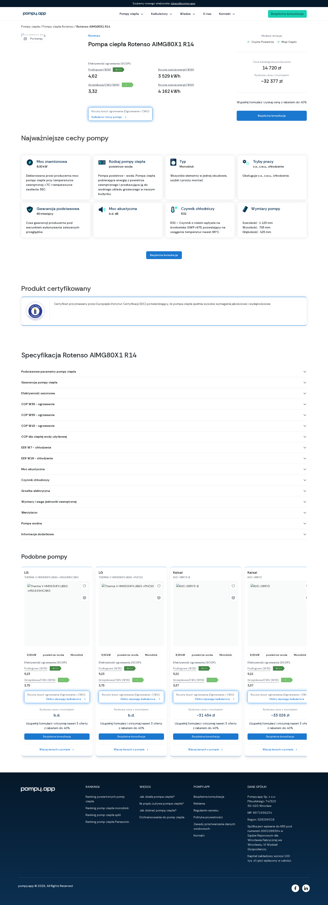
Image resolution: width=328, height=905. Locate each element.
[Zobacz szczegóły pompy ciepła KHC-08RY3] (280, 613)
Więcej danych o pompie (54, 749)
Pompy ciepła (129, 14)
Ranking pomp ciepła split (103, 815)
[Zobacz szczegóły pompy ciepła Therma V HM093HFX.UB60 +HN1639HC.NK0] (57, 613)
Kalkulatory (159, 14)
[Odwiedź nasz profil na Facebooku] (295, 888)
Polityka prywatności (208, 817)
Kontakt (225, 14)
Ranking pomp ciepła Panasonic (107, 822)
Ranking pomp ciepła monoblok (107, 808)
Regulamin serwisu (206, 810)
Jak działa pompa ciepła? (157, 797)
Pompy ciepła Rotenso (58, 27)
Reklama (199, 804)
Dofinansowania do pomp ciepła (162, 817)
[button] (164, 371)
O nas (207, 14)
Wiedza (185, 14)
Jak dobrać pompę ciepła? (158, 810)
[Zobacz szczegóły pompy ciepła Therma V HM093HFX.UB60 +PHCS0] (131, 613)
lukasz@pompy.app (183, 3)
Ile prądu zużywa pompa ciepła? (162, 804)
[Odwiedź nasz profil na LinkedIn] (306, 888)
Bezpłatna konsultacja (287, 14)
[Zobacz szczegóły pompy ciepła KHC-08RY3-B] (205, 613)
